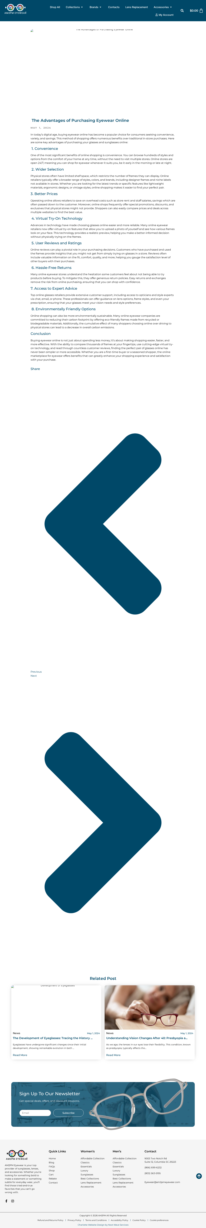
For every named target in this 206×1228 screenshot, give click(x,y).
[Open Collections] (82, 7)
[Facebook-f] (6, 1201)
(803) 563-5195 (153, 1173)
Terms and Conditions (96, 1220)
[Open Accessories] (171, 7)
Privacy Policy (74, 1220)
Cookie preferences (159, 1220)
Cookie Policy (139, 1220)
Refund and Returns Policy (50, 1220)
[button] (182, 11)
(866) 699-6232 (153, 1167)
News (16, 1033)
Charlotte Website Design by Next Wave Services (103, 1224)
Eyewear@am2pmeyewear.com (162, 1182)
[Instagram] (12, 1201)
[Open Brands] (100, 7)
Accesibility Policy (119, 1220)
